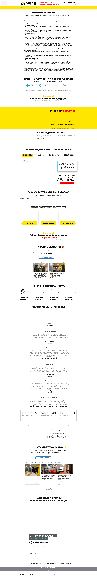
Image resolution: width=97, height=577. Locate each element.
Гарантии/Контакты (45, 9)
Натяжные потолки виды (28, 7)
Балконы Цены (43, 570)
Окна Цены (36, 570)
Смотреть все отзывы (47, 257)
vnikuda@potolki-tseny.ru (32, 574)
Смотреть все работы (44, 457)
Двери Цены (60, 570)
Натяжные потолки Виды (36, 563)
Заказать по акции (67, 183)
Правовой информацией (68, 90)
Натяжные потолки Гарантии (67, 563)
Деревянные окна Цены (51, 570)
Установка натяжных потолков (58, 7)
